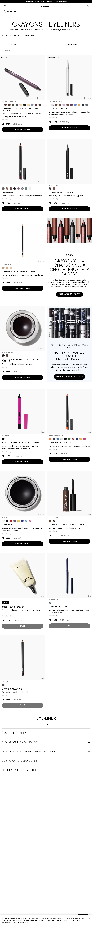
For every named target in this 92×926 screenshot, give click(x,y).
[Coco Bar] (50, 520)
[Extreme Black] (3, 438)
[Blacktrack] (3, 355)
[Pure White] (61, 438)
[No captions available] (69, 344)
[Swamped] (13, 104)
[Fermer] (89, 918)
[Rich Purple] (54, 438)
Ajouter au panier (22, 129)
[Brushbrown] (54, 188)
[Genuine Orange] (50, 438)
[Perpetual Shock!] (75, 104)
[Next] (43, 105)
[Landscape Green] (69, 438)
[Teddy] (7, 188)
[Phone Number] (22, 188)
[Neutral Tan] (79, 104)
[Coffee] (3, 685)
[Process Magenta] (84, 438)
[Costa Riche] (10, 188)
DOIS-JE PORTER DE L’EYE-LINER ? (20, 761)
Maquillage (14, 35)
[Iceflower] (32, 104)
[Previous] (2, 105)
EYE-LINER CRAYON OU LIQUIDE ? (20, 742)
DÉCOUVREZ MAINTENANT (69, 294)
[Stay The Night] (82, 104)
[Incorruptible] (52, 104)
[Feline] (14, 188)
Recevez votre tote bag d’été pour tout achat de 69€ (46, 1)
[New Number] (16, 104)
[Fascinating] (29, 188)
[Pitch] (24, 104)
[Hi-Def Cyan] (57, 438)
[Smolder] (3, 188)
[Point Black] (54, 520)
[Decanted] (36, 104)
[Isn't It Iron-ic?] (86, 104)
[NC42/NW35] (3, 267)
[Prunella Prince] (5, 104)
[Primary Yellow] (80, 438)
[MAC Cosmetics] (46, 6)
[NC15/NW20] (10, 267)
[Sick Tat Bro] (56, 104)
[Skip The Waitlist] (60, 104)
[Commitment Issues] (63, 104)
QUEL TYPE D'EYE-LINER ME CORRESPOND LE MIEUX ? (31, 752)
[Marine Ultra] (76, 438)
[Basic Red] (73, 438)
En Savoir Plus (45, 725)
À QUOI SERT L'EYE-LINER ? (16, 733)
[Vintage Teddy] (39, 104)
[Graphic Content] (71, 104)
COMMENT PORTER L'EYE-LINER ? (20, 770)
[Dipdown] (7, 355)
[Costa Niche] (9, 104)
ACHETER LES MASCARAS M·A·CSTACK (69, 377)
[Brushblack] (50, 188)
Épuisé (22, 626)
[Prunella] (18, 188)
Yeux (23, 35)
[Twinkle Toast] (20, 104)
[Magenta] (29, 520)
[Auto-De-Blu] (50, 602)
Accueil (5, 35)
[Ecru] (28, 104)
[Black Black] (65, 438)
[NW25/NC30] (7, 267)
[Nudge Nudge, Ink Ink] (67, 104)
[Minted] (26, 188)
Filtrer (13, 44)
